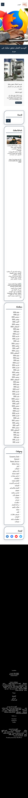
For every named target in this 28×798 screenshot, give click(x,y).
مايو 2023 (16, 386)
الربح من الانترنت (14, 483)
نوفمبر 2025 (15, 319)
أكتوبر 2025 (15, 322)
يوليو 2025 (16, 329)
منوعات (17, 521)
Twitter (14, 722)
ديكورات (16, 502)
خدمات (17, 500)
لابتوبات (17, 516)
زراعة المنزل (15, 504)
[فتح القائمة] (2, 4)
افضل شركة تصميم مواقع (15, 683)
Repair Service (14, 461)
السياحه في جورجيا (18, 735)
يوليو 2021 (16, 432)
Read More (18, 102)
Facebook (14, 719)
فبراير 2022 (15, 415)
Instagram (14, 720)
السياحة (17, 485)
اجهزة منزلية (15, 473)
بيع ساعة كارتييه (19, 734)
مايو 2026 (16, 314)
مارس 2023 (15, 391)
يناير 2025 (16, 341)
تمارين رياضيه (15, 492)
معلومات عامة (15, 519)
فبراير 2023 (15, 394)
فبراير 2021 (16, 442)
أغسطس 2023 (15, 379)
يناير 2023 (16, 396)
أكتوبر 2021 (16, 425)
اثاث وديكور (16, 471)
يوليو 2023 (16, 382)
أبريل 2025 (16, 334)
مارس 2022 (15, 413)
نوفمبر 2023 (15, 372)
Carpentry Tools (14, 456)
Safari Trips (15, 464)
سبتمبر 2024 (15, 350)
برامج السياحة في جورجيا (15, 708)
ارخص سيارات (15, 476)
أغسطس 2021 (15, 430)
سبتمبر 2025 (15, 324)
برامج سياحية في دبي (16, 730)
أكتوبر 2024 (15, 348)
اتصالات (17, 468)
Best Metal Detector (18, 686)
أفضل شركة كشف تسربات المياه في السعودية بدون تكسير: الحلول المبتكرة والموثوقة (14, 290)
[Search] (8, 120)
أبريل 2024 (16, 362)
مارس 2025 (15, 336)
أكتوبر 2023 (15, 374)
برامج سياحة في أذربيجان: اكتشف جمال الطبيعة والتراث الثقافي (14, 273)
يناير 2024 (16, 370)
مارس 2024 (15, 365)
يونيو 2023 (16, 384)
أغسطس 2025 (15, 326)
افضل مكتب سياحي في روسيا (14, 709)
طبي (18, 512)
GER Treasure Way (13, 710)
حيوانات (17, 497)
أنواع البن (18, 712)
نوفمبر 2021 (15, 423)
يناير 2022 (16, 418)
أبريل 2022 (16, 411)
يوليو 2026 (16, 312)
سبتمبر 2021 (15, 427)
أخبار (18, 466)
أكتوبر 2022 (15, 403)
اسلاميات (16, 478)
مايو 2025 (16, 331)
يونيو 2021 (16, 435)
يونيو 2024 (16, 358)
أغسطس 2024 (15, 353)
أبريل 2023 (16, 389)
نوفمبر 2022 (15, 401)
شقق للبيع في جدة (8, 731)
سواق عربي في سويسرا (18, 733)
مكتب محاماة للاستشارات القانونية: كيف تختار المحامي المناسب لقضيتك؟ (14, 148)
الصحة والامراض (14, 488)
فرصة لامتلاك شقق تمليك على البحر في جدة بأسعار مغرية (15, 86)
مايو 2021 (16, 437)
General (16, 459)
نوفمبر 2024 (15, 346)
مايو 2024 (16, 360)
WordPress (19, 737)
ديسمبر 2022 (15, 399)
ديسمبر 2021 (15, 420)
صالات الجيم (15, 507)
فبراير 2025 (15, 338)
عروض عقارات (15, 514)
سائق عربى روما (14, 688)
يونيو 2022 (16, 408)
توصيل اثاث (16, 495)
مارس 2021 (15, 439)
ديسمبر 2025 (15, 317)
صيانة (17, 509)
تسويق (17, 490)
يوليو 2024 (16, 355)
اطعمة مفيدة (15, 480)
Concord (18, 731)
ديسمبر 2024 (15, 343)
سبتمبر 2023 (15, 377)
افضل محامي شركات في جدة (15, 687)
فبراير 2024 (15, 367)
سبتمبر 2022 (15, 406)
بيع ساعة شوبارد (19, 690)
